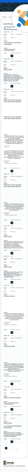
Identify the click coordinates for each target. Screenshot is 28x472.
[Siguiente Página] (5, 453)
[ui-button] (12, 56)
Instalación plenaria (12, 398)
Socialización (9, 296)
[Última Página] (8, 453)
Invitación (8, 69)
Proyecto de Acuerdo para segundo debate (12, 100)
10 (16, 450)
